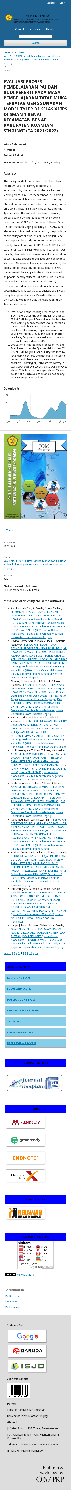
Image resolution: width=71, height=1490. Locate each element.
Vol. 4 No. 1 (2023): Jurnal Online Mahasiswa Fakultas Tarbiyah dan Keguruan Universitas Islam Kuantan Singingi (32, 59)
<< (5, 953)
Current (19, 29)
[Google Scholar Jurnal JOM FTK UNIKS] (27, 1342)
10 (30, 953)
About (50, 29)
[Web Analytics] (10, 1274)
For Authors (11, 1301)
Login (63, 2)
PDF (11, 530)
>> (36, 953)
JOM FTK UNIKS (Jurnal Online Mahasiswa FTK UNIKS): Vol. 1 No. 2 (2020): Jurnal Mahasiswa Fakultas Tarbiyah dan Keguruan (38, 845)
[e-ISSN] (27, 1372)
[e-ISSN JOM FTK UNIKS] (18, 1397)
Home (7, 52)
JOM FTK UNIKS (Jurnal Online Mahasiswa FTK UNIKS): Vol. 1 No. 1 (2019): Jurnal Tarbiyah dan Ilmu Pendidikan (39, 916)
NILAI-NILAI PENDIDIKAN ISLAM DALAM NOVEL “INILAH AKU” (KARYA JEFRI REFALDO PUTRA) (38, 932)
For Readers (12, 1296)
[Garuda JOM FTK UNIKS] (27, 1357)
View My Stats (25, 1274)
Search (36, 43)
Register (50, 2)
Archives (35, 29)
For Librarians (12, 1307)
